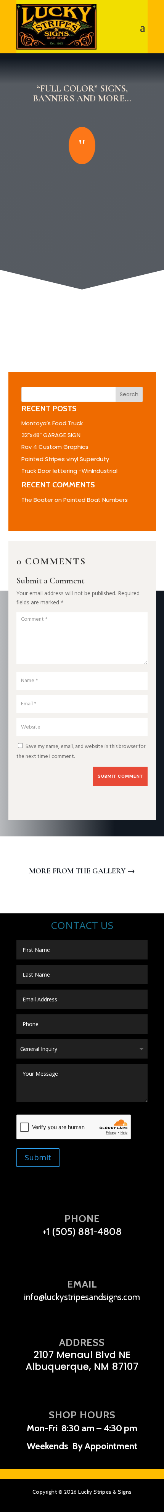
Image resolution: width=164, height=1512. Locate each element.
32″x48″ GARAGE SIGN (50, 435)
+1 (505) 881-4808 (82, 1231)
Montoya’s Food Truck (52, 423)
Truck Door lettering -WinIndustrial (69, 471)
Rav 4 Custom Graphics (54, 447)
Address (82, 1342)
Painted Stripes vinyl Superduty (65, 459)
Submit (38, 1157)
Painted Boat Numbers (95, 500)
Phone (82, 1218)
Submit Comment (120, 776)
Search (129, 394)
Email (82, 1284)
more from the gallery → (82, 871)
